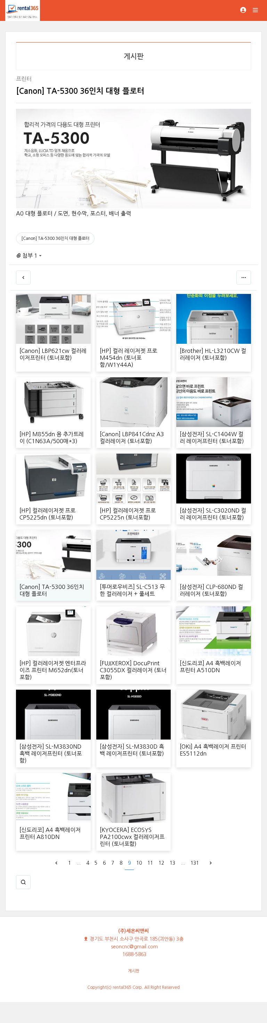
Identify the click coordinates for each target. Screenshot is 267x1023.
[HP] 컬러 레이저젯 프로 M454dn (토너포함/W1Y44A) (128, 357)
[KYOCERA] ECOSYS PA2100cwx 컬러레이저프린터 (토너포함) (132, 837)
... (78, 863)
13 (172, 863)
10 (139, 863)
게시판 (133, 971)
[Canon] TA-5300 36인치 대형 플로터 (55, 238)
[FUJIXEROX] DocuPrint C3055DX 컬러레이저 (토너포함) (133, 670)
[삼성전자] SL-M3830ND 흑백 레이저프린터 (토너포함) (50, 753)
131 (195, 863)
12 (161, 863)
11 (150, 863)
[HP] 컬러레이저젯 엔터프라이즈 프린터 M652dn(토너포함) (52, 670)
